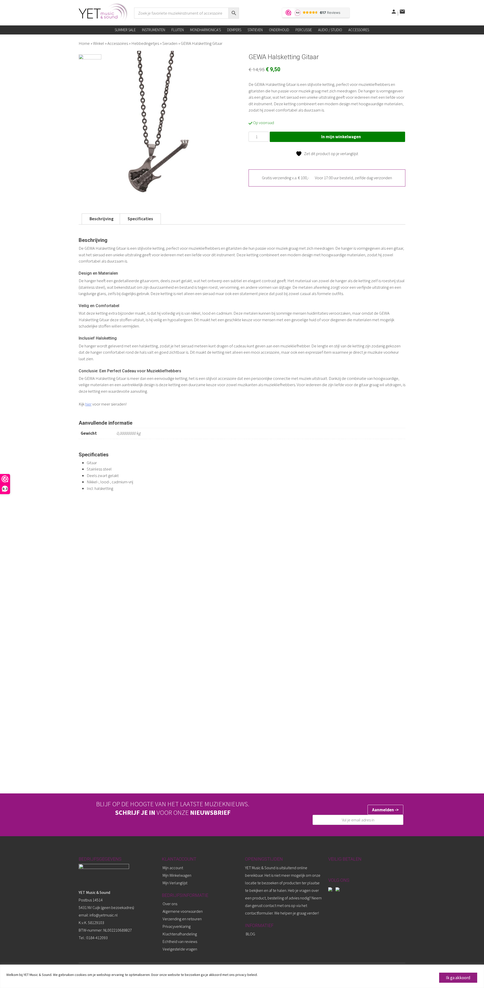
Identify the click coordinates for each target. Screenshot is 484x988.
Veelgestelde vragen (180, 949)
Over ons (170, 903)
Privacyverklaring (177, 926)
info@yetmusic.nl (103, 915)
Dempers (234, 29)
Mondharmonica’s (205, 29)
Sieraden (169, 43)
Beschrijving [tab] (101, 219)
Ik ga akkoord (458, 977)
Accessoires (358, 29)
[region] (242, 976)
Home (84, 43)
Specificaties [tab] (140, 219)
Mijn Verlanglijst (175, 882)
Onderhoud (279, 29)
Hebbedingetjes (145, 43)
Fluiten (177, 29)
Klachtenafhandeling (180, 933)
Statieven (255, 29)
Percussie (303, 29)
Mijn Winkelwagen (177, 875)
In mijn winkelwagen (341, 136)
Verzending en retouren (182, 918)
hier (88, 404)
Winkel (98, 43)
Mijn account (173, 867)
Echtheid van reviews (180, 941)
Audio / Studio (330, 29)
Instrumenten (153, 29)
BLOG (250, 933)
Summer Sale (125, 29)
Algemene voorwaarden (183, 911)
